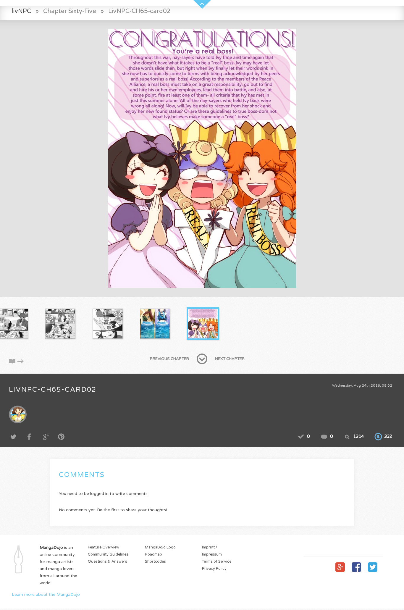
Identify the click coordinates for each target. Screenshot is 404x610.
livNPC (21, 11)
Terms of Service (216, 561)
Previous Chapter (169, 358)
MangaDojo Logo (160, 547)
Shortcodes (155, 561)
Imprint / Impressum (212, 551)
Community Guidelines (108, 554)
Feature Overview (103, 547)
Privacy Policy (214, 569)
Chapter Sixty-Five (69, 11)
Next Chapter (230, 358)
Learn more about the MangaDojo (46, 594)
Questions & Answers (107, 561)
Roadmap (153, 554)
